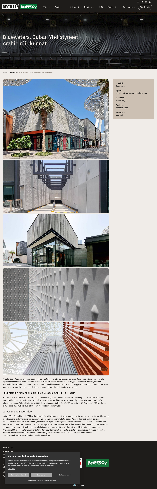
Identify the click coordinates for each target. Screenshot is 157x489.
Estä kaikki (41, 475)
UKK (101, 7)
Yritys (45, 7)
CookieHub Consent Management (46, 480)
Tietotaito (88, 7)
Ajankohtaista (129, 7)
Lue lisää (11, 469)
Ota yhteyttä (145, 7)
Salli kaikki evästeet (18, 475)
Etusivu (5, 73)
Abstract (119, 115)
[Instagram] (146, 2)
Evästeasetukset (65, 475)
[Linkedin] (150, 2)
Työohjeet (111, 7)
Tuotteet (58, 7)
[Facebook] (142, 2)
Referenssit (74, 7)
